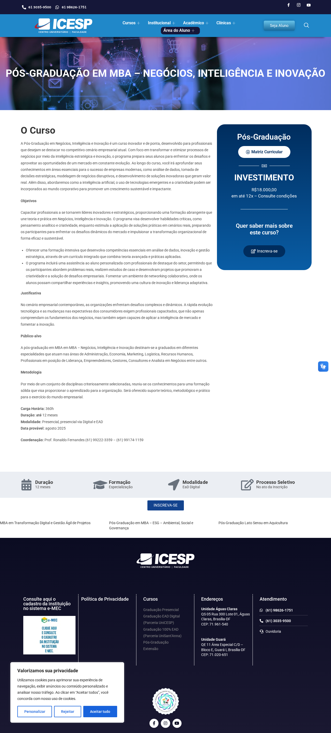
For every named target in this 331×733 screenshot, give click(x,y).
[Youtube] (309, 5)
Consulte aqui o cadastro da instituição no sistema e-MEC (47, 603)
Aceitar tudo (100, 711)
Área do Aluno (176, 30)
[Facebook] (288, 5)
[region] (67, 692)
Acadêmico (193, 22)
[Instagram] (299, 5)
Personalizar (34, 711)
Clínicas (223, 22)
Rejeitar (67, 711)
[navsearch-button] (306, 25)
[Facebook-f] (154, 723)
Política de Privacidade (105, 599)
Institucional (159, 22)
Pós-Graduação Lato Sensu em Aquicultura (253, 523)
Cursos (129, 22)
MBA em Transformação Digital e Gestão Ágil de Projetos (45, 523)
